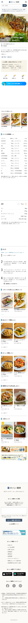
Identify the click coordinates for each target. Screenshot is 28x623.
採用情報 (10, 556)
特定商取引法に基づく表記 (14, 563)
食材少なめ (9, 56)
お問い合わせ (9, 505)
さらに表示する (14, 69)
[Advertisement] (14, 96)
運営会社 (10, 554)
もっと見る (3, 347)
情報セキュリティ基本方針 (14, 560)
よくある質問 (12, 524)
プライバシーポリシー (13, 558)
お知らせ (10, 545)
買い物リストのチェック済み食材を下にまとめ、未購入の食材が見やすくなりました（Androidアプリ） (13, 10)
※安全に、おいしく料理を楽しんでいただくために (12, 252)
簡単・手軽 (4, 56)
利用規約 (10, 551)
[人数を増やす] (26, 204)
